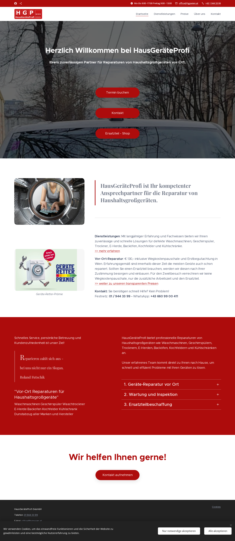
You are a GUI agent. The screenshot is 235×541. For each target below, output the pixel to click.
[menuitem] (143, 14)
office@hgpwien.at (188, 3)
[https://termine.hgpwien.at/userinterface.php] (21, 3)
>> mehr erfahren (107, 251)
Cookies (216, 506)
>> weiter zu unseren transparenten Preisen (126, 283)
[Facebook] (15, 3)
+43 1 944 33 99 (213, 3)
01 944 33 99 (31, 514)
